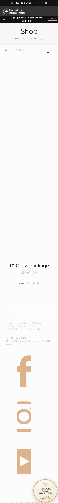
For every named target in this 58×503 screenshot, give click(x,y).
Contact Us (34, 329)
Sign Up (52, 19)
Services (23, 323)
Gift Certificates (16, 329)
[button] (48, 53)
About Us (36, 323)
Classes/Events (16, 326)
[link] (29, 309)
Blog (31, 326)
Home (18, 38)
